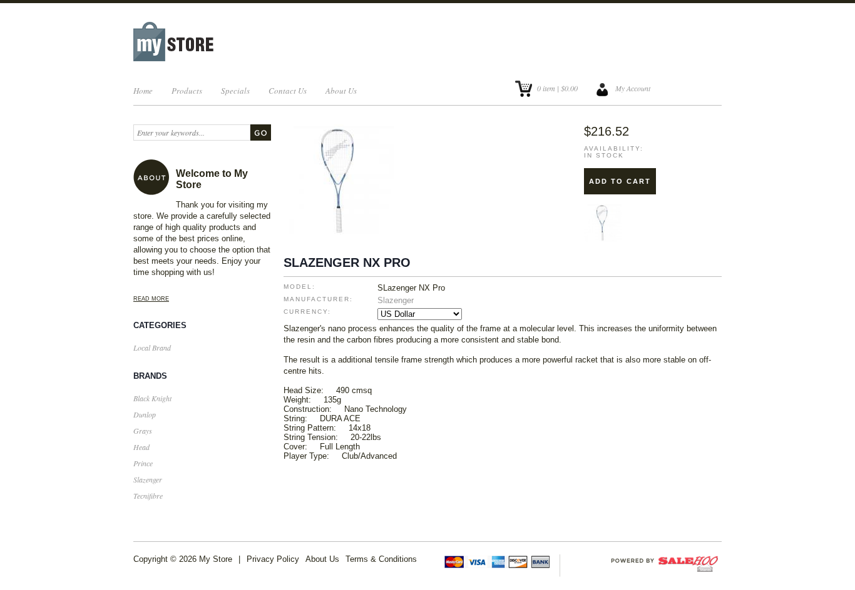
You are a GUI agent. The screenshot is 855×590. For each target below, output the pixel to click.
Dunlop (144, 414)
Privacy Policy (273, 559)
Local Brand (152, 347)
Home (143, 90)
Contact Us (288, 90)
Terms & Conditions (381, 559)
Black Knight (152, 398)
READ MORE (151, 299)
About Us (341, 90)
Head (141, 447)
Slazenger (147, 479)
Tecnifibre (148, 496)
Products (187, 90)
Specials (235, 90)
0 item (546, 88)
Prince (143, 463)
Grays (142, 431)
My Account (632, 88)
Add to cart (620, 181)
